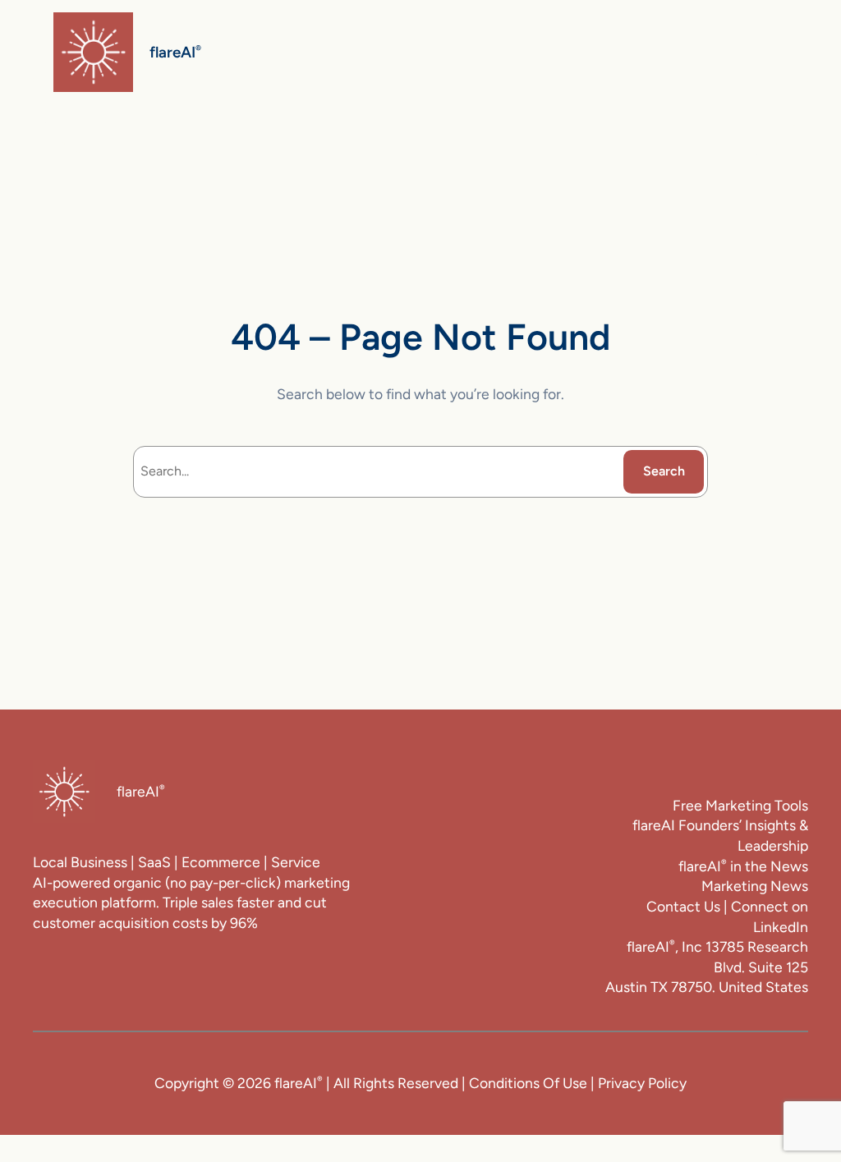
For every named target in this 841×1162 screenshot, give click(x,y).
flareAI (175, 52)
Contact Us (683, 906)
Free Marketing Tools (740, 805)
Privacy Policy (642, 1082)
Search (664, 471)
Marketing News (754, 885)
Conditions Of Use (528, 1082)
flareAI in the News (743, 866)
